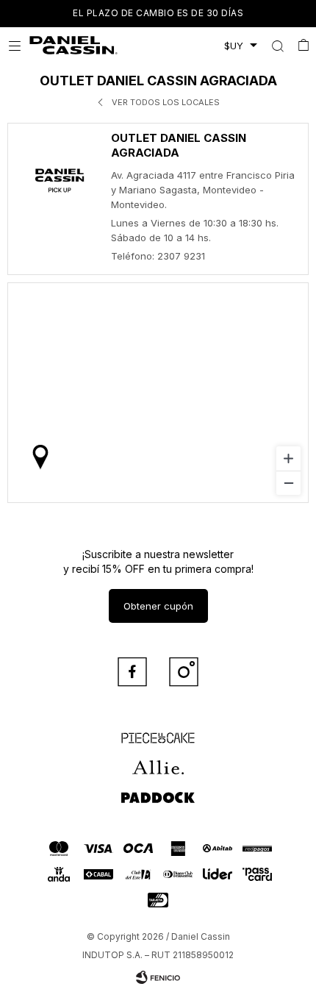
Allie (158, 761)
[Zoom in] (288, 458)
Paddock (158, 790)
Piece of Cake (158, 731)
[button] (277, 45)
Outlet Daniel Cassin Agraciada (178, 145)
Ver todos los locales (166, 102)
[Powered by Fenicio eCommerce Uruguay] (158, 977)
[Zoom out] (288, 483)
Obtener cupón (158, 606)
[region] (158, 392)
